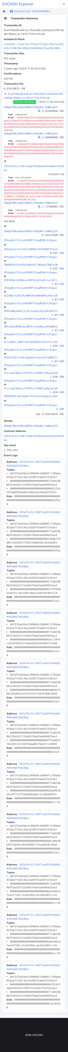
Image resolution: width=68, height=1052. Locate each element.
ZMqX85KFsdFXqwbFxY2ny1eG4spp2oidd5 (31, 396)
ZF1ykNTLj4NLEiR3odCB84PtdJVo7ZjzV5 (31, 342)
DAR (61, 253)
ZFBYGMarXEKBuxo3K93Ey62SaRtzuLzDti (31, 280)
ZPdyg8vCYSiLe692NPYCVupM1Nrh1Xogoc (31, 240)
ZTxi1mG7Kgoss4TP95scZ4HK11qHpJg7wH (31, 372)
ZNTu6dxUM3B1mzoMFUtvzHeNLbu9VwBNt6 (31, 326)
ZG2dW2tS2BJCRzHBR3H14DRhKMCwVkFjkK (31, 295)
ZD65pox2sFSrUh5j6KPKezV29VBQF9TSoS (31, 249)
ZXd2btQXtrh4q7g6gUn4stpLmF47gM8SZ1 (31, 357)
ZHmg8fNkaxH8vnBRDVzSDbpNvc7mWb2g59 (31, 107)
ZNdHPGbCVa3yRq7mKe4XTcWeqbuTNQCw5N (31, 264)
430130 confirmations (24, 102)
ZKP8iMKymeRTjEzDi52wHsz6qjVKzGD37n (31, 311)
